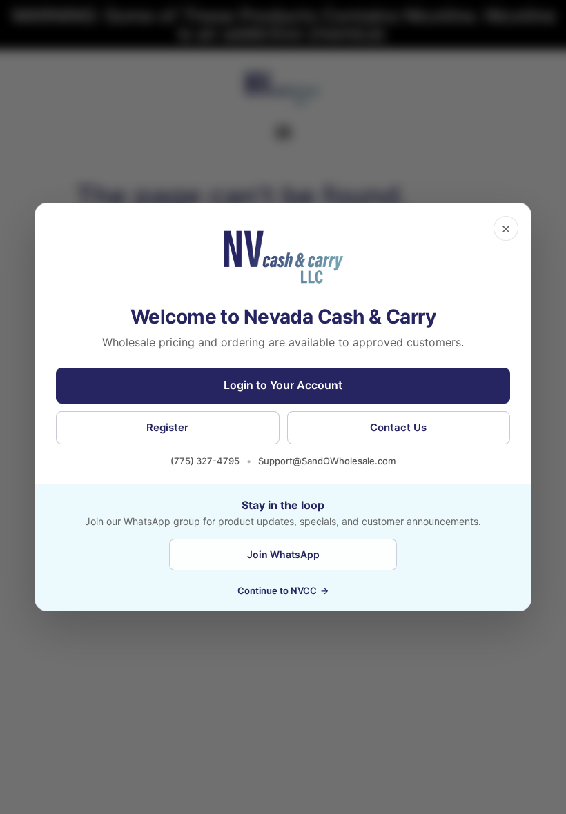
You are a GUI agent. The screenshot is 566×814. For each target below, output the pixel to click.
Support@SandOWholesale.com (327, 460)
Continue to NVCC (283, 590)
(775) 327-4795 (205, 460)
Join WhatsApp (283, 554)
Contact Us (398, 427)
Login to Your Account (283, 385)
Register (167, 427)
